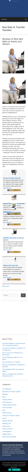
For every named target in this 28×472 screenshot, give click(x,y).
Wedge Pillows (6, 434)
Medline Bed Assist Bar (10, 265)
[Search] (23, 295)
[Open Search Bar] (25, 19)
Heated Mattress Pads (9, 405)
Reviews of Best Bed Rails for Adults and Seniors (12, 41)
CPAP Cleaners (7, 402)
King (3, 410)
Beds (4, 397)
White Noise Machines (9, 437)
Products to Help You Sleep (10, 415)
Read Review (7, 188)
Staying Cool (6, 426)
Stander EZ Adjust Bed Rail (12, 178)
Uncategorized (7, 431)
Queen (4, 418)
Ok (10, 469)
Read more (5, 286)
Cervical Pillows (7, 399)
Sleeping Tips (6, 423)
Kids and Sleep (7, 407)
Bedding (5, 394)
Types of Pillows (7, 429)
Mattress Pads (6, 413)
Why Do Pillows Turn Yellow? (11, 362)
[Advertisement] (14, 317)
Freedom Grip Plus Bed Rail (12, 212)
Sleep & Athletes (7, 421)
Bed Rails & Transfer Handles (11, 391)
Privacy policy (16, 469)
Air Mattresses (6, 389)
